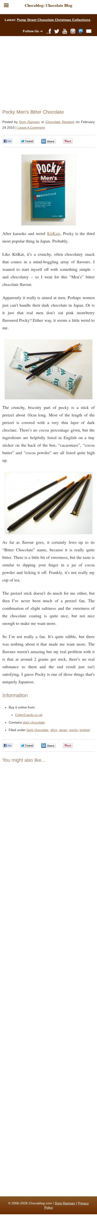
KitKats (53, 233)
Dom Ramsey (29, 122)
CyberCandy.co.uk (28, 715)
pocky (73, 730)
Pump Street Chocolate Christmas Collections (53, 20)
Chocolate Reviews (59, 122)
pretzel (85, 730)
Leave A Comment (31, 127)
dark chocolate (34, 722)
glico (53, 730)
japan (63, 730)
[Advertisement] (46, 71)
